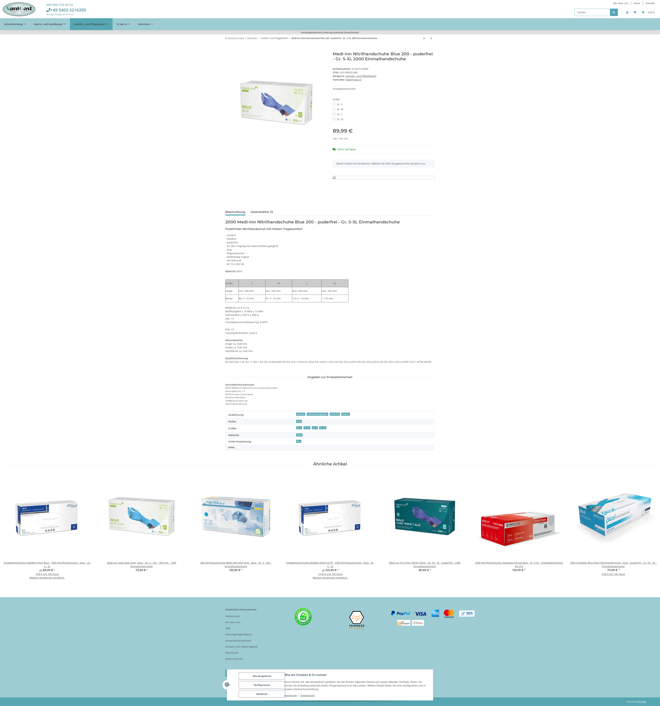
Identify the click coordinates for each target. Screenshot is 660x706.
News (637, 3)
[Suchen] (614, 12)
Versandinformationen (238, 640)
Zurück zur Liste (236, 38)
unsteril (345, 414)
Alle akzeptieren (261, 676)
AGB (227, 628)
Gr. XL (340, 119)
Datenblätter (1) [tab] (262, 212)
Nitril (299, 435)
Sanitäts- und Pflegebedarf (360, 76)
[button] (627, 12)
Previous (8, 528)
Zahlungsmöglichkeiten (238, 634)
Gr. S (339, 104)
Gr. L (339, 114)
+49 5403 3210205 (68, 10)
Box (298, 441)
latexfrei (300, 414)
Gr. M (340, 109)
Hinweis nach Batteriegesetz (241, 646)
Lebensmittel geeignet (317, 414)
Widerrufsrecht (234, 658)
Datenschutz (307, 695)
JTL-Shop (642, 701)
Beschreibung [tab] (235, 212)
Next (651, 528)
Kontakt (650, 3)
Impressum (290, 695)
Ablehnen (262, 693)
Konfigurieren (262, 684)
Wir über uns (620, 3)
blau (299, 421)
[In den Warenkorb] (228, 50)
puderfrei (335, 414)
